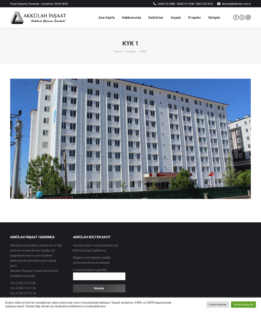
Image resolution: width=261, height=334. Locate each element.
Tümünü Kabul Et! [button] (243, 304)
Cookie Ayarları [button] (218, 304)
